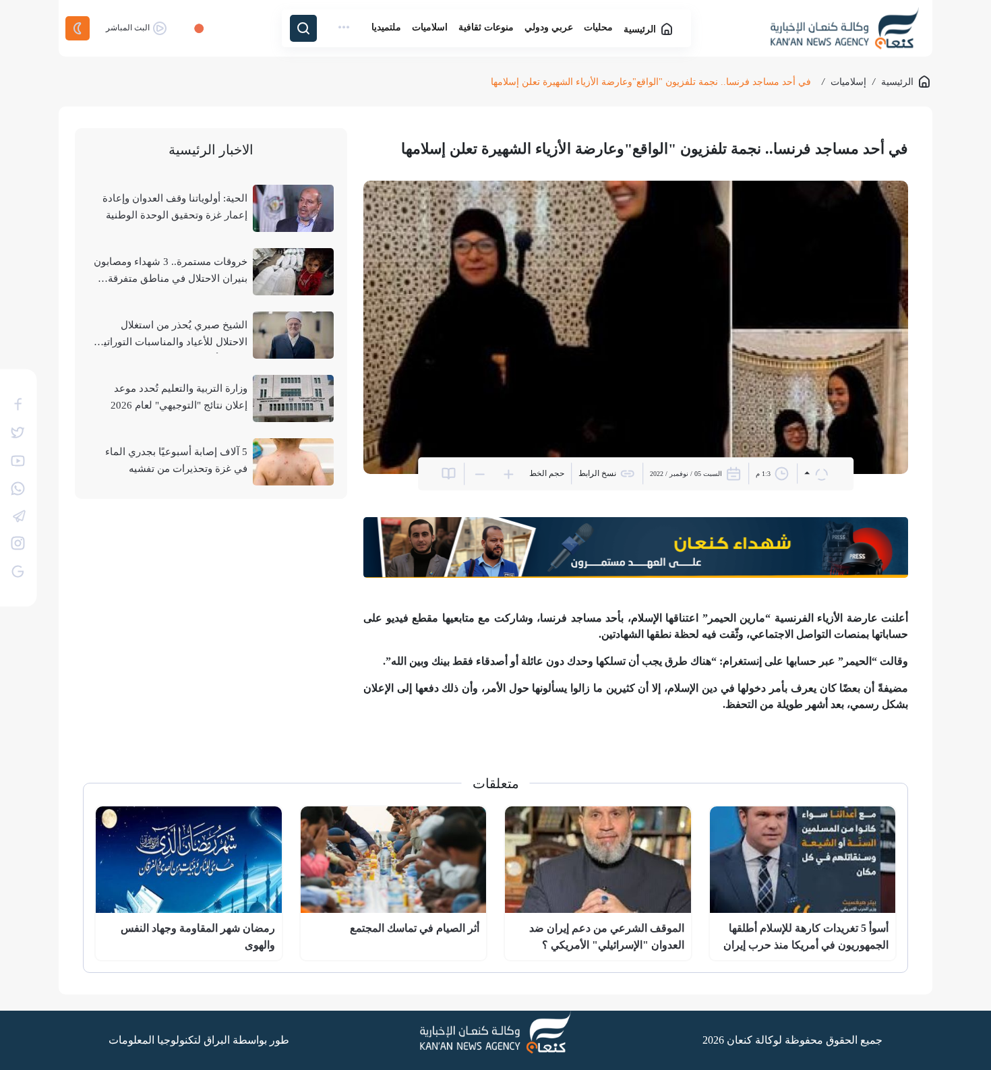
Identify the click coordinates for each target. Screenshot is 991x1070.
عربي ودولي (548, 27)
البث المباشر (129, 27)
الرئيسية (641, 29)
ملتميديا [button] (386, 27)
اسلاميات (430, 27)
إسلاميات (848, 82)
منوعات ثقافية (486, 27)
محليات (598, 27)
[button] (344, 27)
